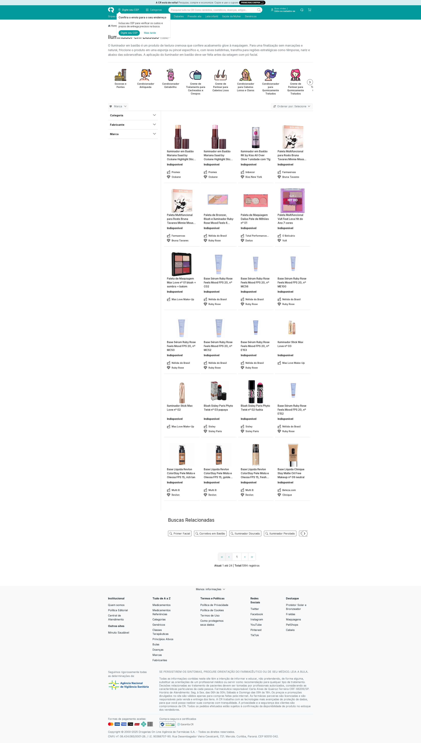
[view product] (182, 137)
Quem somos (116, 605)
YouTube (256, 624)
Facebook (256, 614)
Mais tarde (150, 32)
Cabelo (290, 630)
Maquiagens (293, 619)
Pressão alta (194, 16)
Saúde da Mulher (231, 16)
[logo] (111, 10)
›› (252, 556)
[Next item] (310, 82)
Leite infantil (211, 16)
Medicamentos (161, 605)
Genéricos (251, 16)
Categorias (159, 619)
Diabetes (179, 16)
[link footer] (167, 724)
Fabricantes (159, 660)
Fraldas (290, 614)
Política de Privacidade (214, 605)
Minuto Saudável (118, 632)
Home (114, 25)
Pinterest (255, 630)
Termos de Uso (210, 615)
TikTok (254, 635)
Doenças (157, 649)
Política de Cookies (212, 610)
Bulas (155, 644)
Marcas (157, 655)
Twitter (254, 609)
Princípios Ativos (162, 639)
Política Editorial (118, 610)
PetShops (292, 624)
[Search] (259, 10)
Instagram (256, 619)
